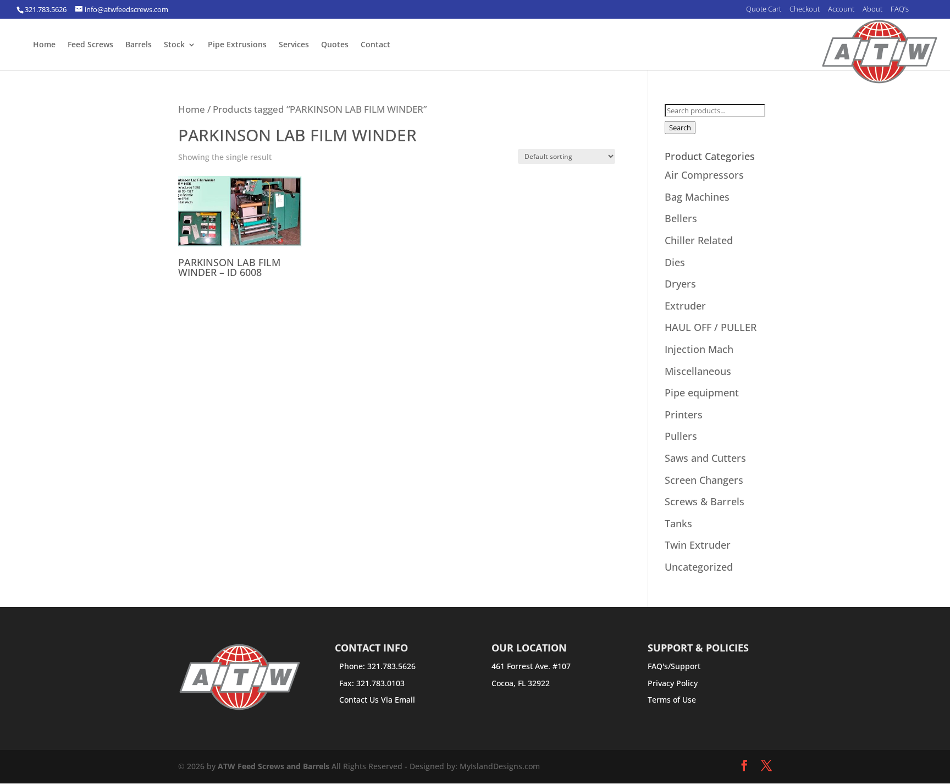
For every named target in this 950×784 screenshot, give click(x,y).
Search (680, 127)
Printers (684, 414)
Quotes (335, 45)
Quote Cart (763, 9)
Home (44, 45)
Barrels (138, 45)
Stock (174, 45)
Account (841, 9)
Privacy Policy (673, 683)
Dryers (680, 283)
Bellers (681, 218)
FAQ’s (900, 9)
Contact (375, 45)
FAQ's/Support (674, 666)
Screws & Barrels (704, 501)
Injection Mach (699, 349)
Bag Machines (697, 196)
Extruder (685, 305)
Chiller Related (699, 240)
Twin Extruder (698, 544)
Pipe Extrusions (237, 45)
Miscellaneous (698, 371)
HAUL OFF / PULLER (710, 327)
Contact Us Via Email (377, 699)
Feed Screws (90, 45)
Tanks (678, 523)
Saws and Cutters (705, 458)
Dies (675, 262)
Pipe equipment (702, 392)
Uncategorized (699, 566)
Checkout (804, 9)
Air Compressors (704, 174)
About (872, 9)
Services (294, 45)
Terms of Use (672, 699)
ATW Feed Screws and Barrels (273, 766)
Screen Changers (704, 480)
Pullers (681, 436)
